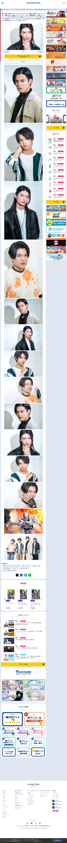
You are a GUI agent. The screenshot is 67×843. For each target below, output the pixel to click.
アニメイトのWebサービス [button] (45, 790)
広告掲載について (31, 803)
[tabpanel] (56, 119)
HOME (4, 792)
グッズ (4, 802)
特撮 (34, 565)
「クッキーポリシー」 (28, 841)
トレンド (4, 815)
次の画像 (39, 51)
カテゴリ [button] (4, 790)
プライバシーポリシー (31, 794)
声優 (3, 797)
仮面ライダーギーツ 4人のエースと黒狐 (11, 565)
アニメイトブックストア (44, 792)
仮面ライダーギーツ (26, 565)
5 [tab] (57, 124)
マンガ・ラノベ (5, 805)
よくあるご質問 (30, 800)
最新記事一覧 (17, 792)
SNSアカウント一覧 (31, 802)
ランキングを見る (23, 664)
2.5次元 (4, 812)
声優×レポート (17, 808)
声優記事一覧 (17, 803)
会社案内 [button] (54, 790)
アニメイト (54, 792)
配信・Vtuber (5, 813)
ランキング (5, 794)
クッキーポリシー (31, 795)
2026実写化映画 (6, 568)
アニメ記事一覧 (18, 802)
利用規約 (29, 792)
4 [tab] (56, 124)
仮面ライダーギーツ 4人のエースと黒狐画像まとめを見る (23, 56)
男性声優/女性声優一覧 (19, 805)
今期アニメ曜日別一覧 (19, 794)
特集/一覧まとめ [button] (18, 790)
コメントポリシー (31, 797)
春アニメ (16, 795)
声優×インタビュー (18, 807)
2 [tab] (52, 124)
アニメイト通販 (55, 794)
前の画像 (7, 51)
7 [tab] (61, 124)
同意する (57, 840)
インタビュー (15, 568)
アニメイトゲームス (43, 794)
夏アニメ (16, 797)
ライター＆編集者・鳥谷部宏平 (9, 570)
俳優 (39, 565)
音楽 (3, 808)
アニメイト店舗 (55, 795)
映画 (3, 803)
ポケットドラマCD (43, 795)
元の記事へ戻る (23, 61)
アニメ (4, 795)
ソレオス (41, 797)
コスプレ (4, 810)
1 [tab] (51, 124)
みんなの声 (5, 800)
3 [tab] (54, 124)
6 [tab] (59, 124)
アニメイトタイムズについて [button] (32, 790)
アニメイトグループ (56, 797)
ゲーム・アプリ (5, 807)
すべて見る (56, 201)
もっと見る (56, 127)
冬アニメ (16, 800)
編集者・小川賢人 (24, 568)
